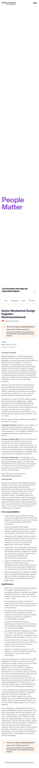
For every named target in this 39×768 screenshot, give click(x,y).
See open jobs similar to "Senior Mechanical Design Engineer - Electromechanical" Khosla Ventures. (20, 333)
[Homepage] (9, 2)
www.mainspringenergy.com (12, 476)
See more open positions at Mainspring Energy (19, 762)
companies (14, 300)
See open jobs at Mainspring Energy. (17, 329)
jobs (5, 300)
